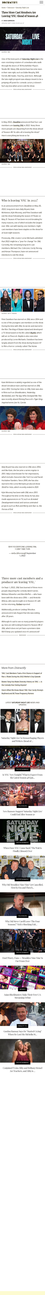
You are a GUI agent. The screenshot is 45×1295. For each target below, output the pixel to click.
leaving (18, 125)
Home (4, 7)
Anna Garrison (9, 20)
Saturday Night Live (22, 7)
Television (10, 7)
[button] (41, 2)
